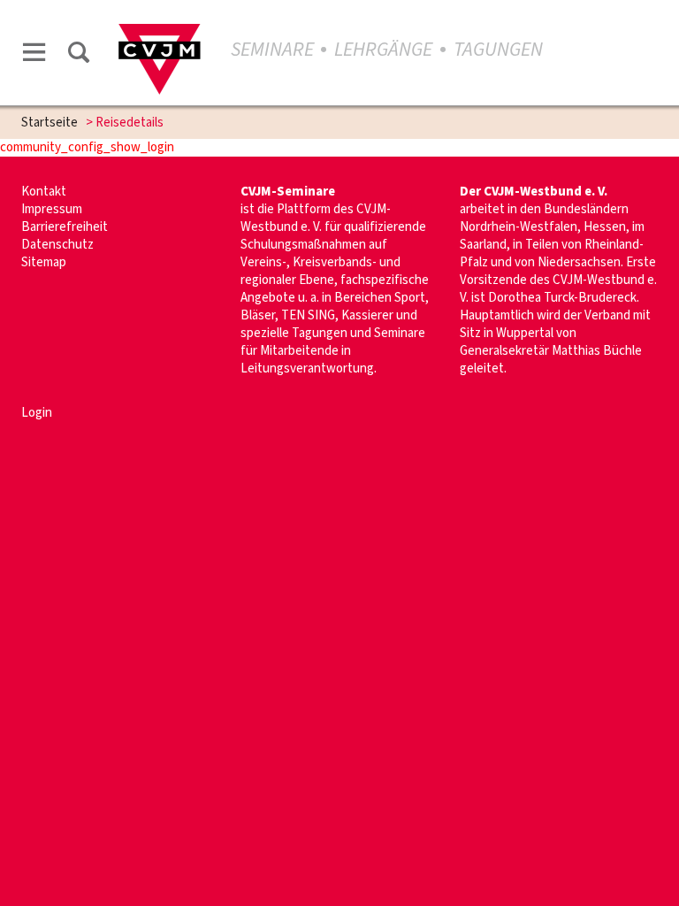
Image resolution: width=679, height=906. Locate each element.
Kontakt (43, 191)
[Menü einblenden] (34, 55)
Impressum (51, 209)
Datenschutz (57, 244)
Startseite (49, 122)
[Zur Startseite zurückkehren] (159, 32)
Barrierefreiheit (64, 227)
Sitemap (43, 262)
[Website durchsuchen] (78, 55)
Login (36, 412)
